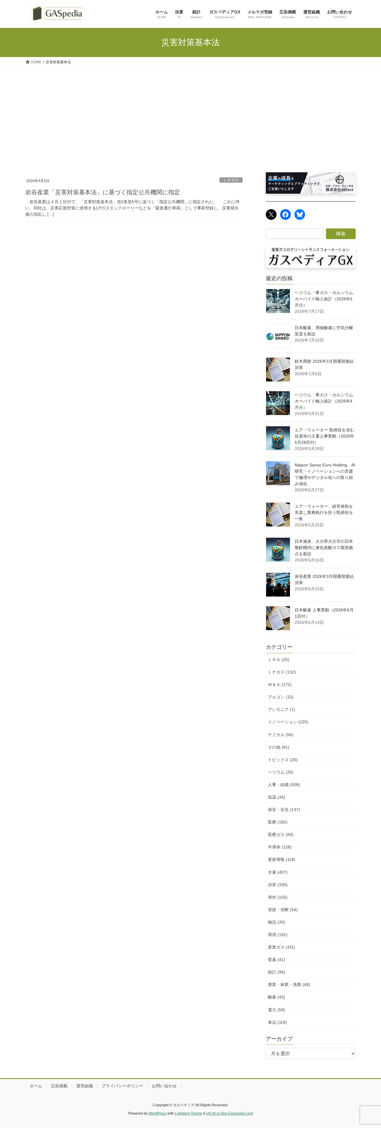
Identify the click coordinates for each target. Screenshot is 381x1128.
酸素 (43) (276, 997)
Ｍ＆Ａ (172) (280, 684)
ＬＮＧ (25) (278, 659)
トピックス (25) (283, 759)
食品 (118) (277, 1022)
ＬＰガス (231, 180)
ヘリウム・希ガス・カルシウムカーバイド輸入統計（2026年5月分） (324, 298)
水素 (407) (278, 872)
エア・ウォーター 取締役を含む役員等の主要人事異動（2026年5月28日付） (324, 436)
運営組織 (84, 1085)
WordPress (157, 1113)
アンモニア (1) (281, 709)
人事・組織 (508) (284, 784)
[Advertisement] (190, 111)
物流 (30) (276, 922)
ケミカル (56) (280, 734)
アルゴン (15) (280, 697)
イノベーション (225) (288, 722)
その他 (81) (278, 747)
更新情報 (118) (281, 859)
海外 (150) (278, 897)
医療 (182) (278, 822)
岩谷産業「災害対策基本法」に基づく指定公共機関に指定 (102, 192)
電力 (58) (276, 1009)
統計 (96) (276, 972)
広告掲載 (59, 1085)
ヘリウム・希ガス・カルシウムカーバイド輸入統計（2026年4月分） (324, 401)
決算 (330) (278, 884)
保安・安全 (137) (284, 809)
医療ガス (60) (280, 834)
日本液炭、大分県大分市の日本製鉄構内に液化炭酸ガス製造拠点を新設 (324, 547)
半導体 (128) (280, 847)
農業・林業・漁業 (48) (289, 984)
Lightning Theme (188, 1113)
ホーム (36, 1085)
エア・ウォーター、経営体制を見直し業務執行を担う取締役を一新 (324, 512)
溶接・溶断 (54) (283, 909)
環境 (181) (278, 934)
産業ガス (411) (281, 947)
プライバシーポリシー (122, 1085)
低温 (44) (276, 797)
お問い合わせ (164, 1085)
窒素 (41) (276, 959)
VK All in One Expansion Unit (229, 1113)
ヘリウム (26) (280, 772)
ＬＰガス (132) (282, 672)
